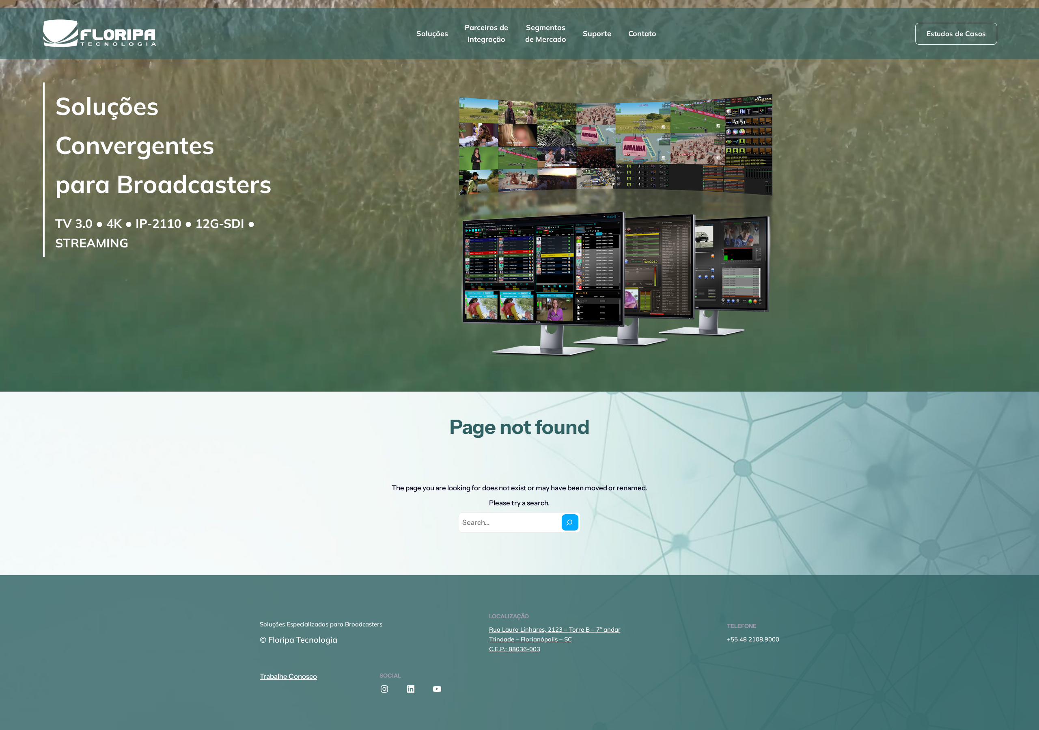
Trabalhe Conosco (288, 676)
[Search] (570, 522)
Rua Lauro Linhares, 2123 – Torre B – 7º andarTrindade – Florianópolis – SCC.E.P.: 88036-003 (555, 639)
